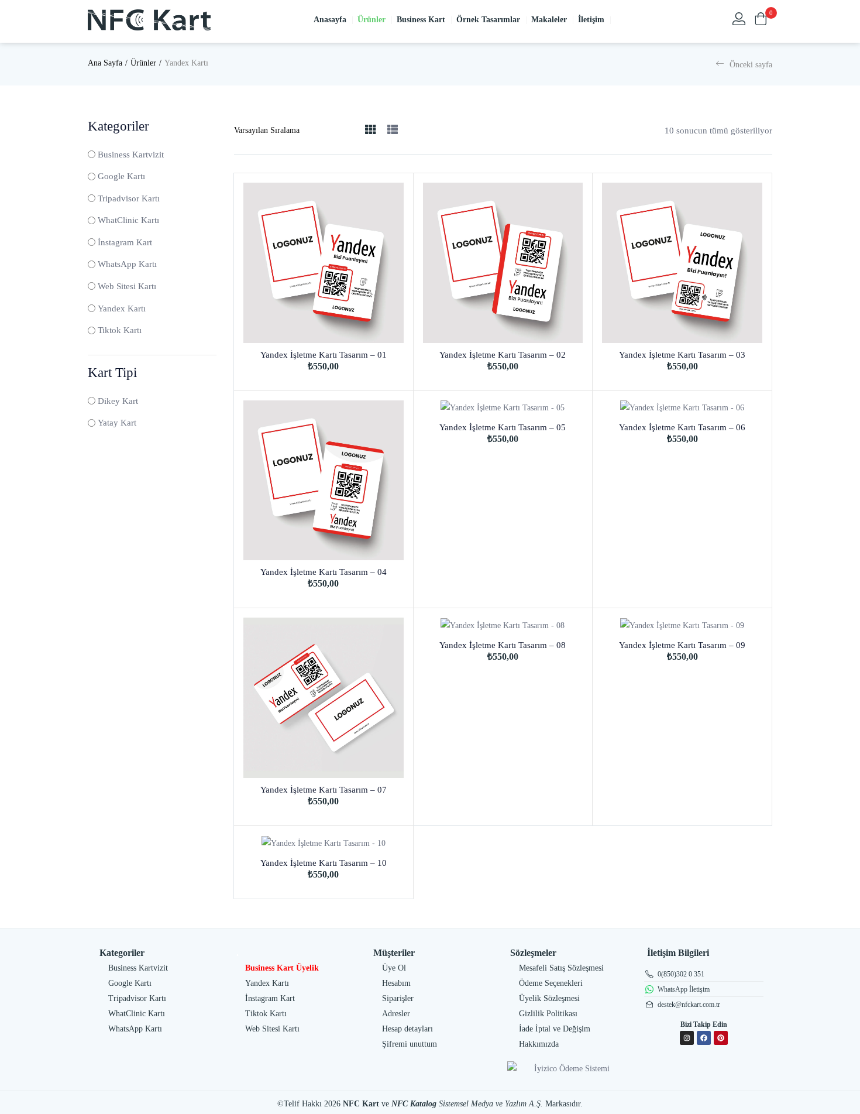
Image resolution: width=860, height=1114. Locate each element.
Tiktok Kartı (120, 330)
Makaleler (552, 19)
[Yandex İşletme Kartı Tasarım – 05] (503, 408)
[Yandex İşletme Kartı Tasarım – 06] (682, 408)
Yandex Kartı (122, 308)
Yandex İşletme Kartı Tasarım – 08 (502, 645)
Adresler (396, 1013)
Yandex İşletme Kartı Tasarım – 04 (323, 572)
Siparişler (398, 998)
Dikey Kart (118, 401)
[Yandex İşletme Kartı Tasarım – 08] (503, 625)
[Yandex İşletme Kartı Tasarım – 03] (682, 263)
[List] (392, 130)
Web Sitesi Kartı (127, 286)
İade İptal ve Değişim (554, 1028)
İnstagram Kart (125, 242)
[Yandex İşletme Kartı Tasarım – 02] (503, 263)
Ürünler (375, 19)
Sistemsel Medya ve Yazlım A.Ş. (491, 1103)
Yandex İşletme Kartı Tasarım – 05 (502, 427)
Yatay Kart (117, 422)
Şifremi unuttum (409, 1044)
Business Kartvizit (131, 154)
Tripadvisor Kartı (129, 198)
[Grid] (370, 130)
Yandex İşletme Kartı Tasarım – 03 (682, 354)
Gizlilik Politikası (548, 1013)
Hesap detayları (407, 1028)
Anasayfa (333, 19)
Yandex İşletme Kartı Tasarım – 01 (323, 354)
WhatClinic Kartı (128, 220)
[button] (760, 20)
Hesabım (396, 983)
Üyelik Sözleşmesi (549, 998)
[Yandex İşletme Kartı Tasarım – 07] (323, 698)
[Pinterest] (721, 1038)
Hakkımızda (539, 1044)
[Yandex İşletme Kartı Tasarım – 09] (682, 625)
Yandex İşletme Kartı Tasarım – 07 (323, 789)
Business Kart (424, 19)
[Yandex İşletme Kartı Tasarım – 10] (323, 843)
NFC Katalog (413, 1103)
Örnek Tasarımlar (491, 19)
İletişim (594, 19)
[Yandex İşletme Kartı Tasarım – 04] (323, 480)
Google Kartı (121, 176)
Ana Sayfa (105, 63)
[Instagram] (687, 1038)
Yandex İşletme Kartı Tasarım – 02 (502, 354)
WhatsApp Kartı (127, 264)
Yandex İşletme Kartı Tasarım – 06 (682, 427)
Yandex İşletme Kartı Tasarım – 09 (682, 645)
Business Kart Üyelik (282, 968)
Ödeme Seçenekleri (551, 983)
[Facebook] (704, 1038)
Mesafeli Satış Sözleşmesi (561, 968)
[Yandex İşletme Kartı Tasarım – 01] (323, 263)
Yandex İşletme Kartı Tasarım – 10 (323, 863)
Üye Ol (394, 968)
